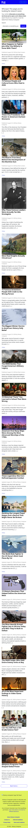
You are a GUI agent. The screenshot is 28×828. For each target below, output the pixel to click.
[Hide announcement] (26, 5)
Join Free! (13, 8)
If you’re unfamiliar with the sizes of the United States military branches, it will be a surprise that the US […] (14, 576)
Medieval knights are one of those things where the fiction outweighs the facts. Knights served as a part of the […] (14, 278)
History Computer (21, 492)
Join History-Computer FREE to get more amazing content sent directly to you (12, 3)
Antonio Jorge (21, 99)
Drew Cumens (21, 62)
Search (4, 33)
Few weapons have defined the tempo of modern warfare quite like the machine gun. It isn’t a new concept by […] (14, 180)
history (3, 73)
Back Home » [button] (14, 796)
